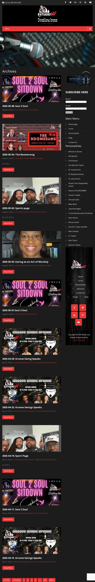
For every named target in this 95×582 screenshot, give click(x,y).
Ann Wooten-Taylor (76, 165)
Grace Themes (79, 340)
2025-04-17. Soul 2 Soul (15, 509)
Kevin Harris (73, 218)
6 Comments (16, 363)
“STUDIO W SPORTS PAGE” (31, 212)
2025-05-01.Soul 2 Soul (14, 310)
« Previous (17, 580)
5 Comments (17, 212)
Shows (75, 297)
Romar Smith (73, 222)
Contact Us (72, 142)
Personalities (73, 133)
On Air (70, 129)
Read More (8, 116)
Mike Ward (72, 204)
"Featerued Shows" (28, 363)
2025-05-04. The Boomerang (18, 154)
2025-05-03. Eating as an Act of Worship (25, 261)
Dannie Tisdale (74, 195)
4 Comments (16, 460)
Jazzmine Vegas (74, 209)
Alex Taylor (72, 240)
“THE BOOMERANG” (29, 158)
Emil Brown (73, 160)
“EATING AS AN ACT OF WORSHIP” (34, 265)
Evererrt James (74, 245)
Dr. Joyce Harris (74, 179)
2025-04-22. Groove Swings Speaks (22, 407)
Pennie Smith (73, 199)
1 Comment (17, 314)
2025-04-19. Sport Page (15, 455)
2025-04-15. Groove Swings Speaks (22, 557)
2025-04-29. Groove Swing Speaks (21, 358)
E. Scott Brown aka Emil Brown (80, 213)
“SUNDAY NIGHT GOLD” (42, 460)
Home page (73, 124)
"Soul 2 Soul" (28, 110)
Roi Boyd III (72, 156)
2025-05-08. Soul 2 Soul (15, 106)
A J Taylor (72, 236)
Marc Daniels (73, 231)
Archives (35, 110)
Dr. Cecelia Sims (74, 170)
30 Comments (17, 110)
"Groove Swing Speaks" (42, 363)
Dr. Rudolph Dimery (76, 174)
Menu (7, 29)
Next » (51, 580)
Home (80, 276)
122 (45, 580)
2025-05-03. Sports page (16, 208)
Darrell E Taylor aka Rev (77, 227)
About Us (80, 288)
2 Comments (17, 265)
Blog (70, 138)
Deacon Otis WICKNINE (77, 190)
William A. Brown (75, 151)
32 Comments (17, 158)
